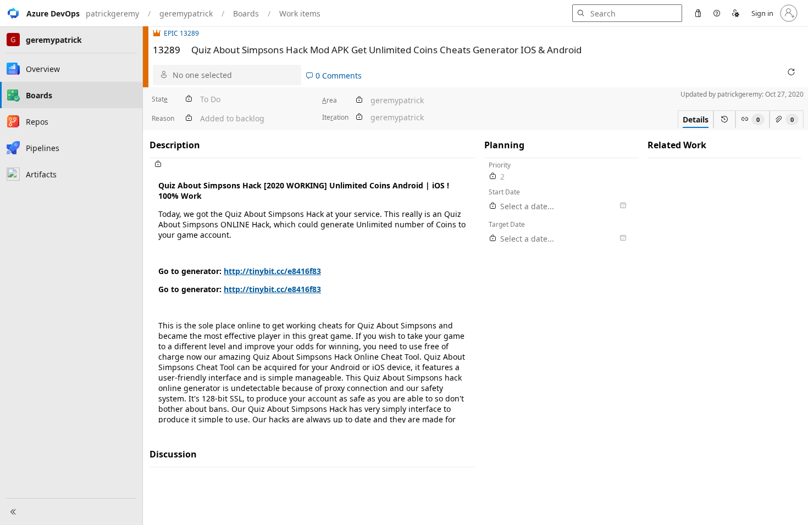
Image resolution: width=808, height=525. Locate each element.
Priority (500, 165)
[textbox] (312, 296)
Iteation (335, 117)
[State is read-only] (188, 99)
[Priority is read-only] (493, 176)
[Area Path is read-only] (359, 100)
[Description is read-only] (312, 164)
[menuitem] (698, 13)
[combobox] (234, 75)
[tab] (695, 119)
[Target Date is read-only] (493, 238)
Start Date (504, 192)
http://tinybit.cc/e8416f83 (272, 271)
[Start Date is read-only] (493, 206)
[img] (158, 33)
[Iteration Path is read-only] (359, 117)
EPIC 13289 (181, 33)
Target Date (507, 224)
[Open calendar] (623, 206)
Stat (160, 99)
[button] (40, 13)
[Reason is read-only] (188, 118)
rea (329, 100)
